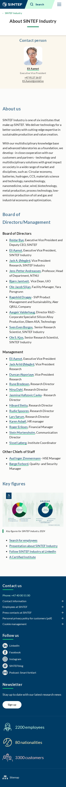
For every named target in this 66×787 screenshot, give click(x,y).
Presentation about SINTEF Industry (33, 546)
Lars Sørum (16, 416)
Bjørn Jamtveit (19, 281)
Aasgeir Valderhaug (22, 312)
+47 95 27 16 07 (33, 77)
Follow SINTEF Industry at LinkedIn (32, 551)
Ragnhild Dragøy (20, 297)
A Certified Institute (22, 557)
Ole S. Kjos (16, 337)
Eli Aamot (33, 68)
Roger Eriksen (18, 427)
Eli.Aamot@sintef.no (33, 81)
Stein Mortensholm (22, 432)
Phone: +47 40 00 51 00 (16, 595)
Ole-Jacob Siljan (20, 287)
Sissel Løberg (18, 443)
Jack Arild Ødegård (21, 364)
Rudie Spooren (19, 411)
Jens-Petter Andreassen (25, 271)
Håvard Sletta (18, 405)
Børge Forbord (18, 464)
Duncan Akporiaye (21, 374)
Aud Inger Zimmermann (25, 458)
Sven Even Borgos (21, 327)
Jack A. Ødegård (19, 260)
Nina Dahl (16, 389)
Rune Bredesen (19, 384)
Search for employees (23, 540)
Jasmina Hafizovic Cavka (25, 395)
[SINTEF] (12, 4)
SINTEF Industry (13, 13)
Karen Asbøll (17, 421)
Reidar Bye (16, 240)
